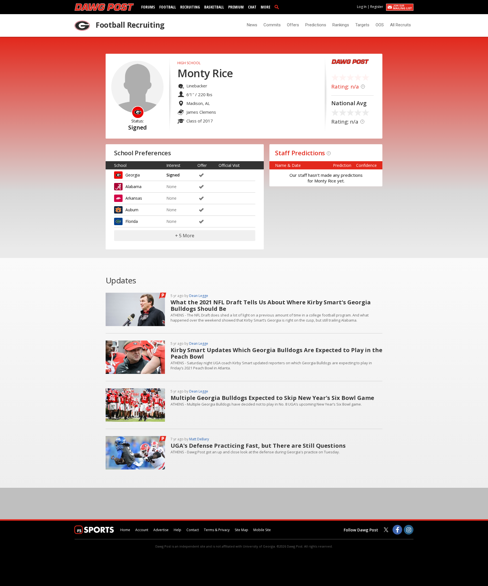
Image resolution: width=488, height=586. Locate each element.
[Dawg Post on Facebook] (397, 530)
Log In (362, 6)
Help (177, 529)
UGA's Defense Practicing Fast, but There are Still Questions (258, 445)
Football (167, 7)
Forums (148, 7)
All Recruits (400, 24)
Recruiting (190, 7)
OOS (380, 24)
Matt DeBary (199, 439)
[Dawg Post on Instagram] (408, 530)
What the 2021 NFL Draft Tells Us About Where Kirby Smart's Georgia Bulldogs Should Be (271, 305)
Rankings (340, 24)
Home (125, 529)
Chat (252, 7)
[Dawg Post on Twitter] (386, 530)
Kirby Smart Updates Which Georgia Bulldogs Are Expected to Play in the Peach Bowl (276, 353)
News (252, 24)
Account (141, 529)
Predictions (315, 24)
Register (376, 6)
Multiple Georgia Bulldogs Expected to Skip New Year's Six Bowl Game (272, 398)
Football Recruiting (130, 25)
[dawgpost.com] (104, 7)
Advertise (161, 529)
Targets (362, 24)
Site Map (241, 529)
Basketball (214, 7)
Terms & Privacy (217, 529)
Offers (293, 24)
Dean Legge (198, 295)
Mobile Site (262, 529)
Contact (192, 529)
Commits (272, 24)
